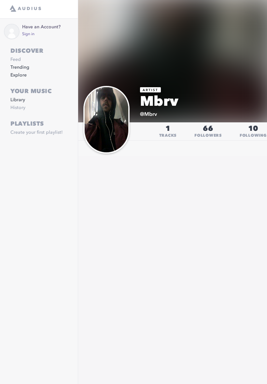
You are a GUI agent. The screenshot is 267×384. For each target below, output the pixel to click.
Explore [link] (18, 75)
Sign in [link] (28, 34)
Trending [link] (19, 67)
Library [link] (17, 100)
